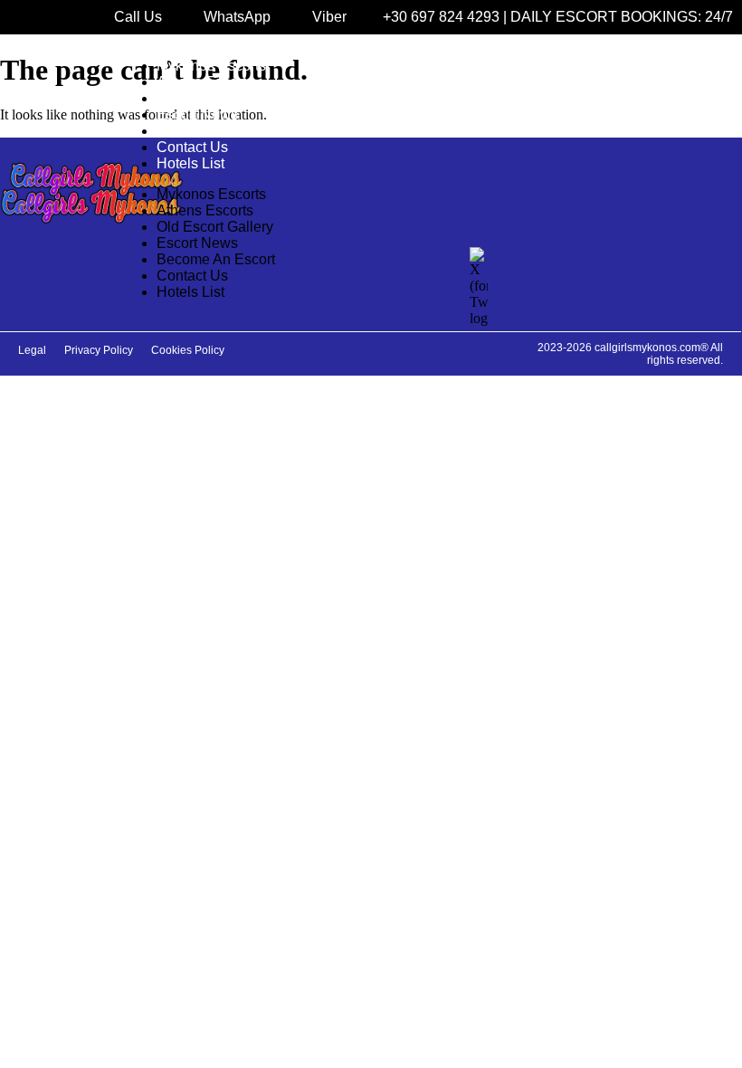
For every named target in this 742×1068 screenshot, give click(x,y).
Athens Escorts (205, 82)
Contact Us (192, 147)
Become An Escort (216, 130)
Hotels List (190, 163)
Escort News (197, 114)
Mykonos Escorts (211, 65)
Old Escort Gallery (215, 98)
